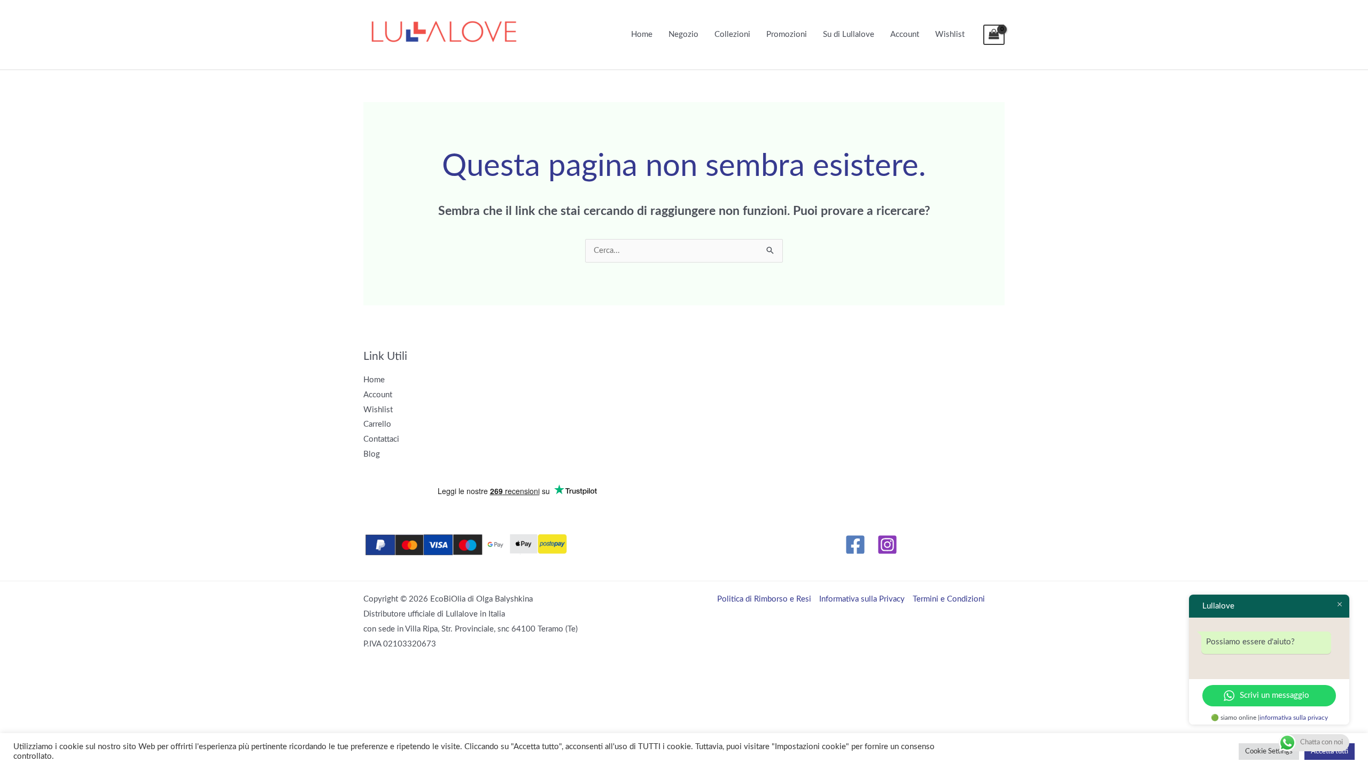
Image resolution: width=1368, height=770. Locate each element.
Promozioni (786, 34)
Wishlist (950, 34)
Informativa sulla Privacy (862, 599)
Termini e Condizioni (949, 599)
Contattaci (381, 439)
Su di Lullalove (848, 34)
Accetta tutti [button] (1329, 751)
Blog (371, 454)
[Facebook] (855, 544)
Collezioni (732, 34)
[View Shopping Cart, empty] (994, 35)
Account (904, 34)
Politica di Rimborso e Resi (764, 599)
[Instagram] (887, 544)
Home (641, 34)
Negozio (683, 34)
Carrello (377, 424)
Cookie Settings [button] (1269, 751)
